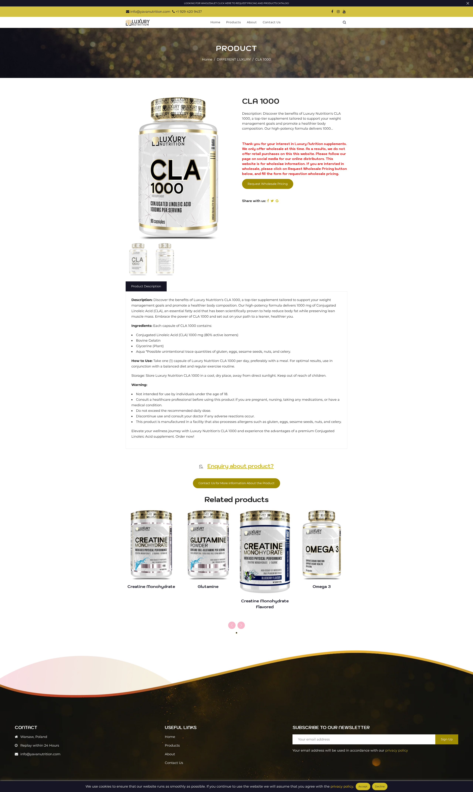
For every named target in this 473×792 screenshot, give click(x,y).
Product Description (146, 286)
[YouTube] (344, 11)
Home (215, 22)
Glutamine (208, 586)
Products (233, 22)
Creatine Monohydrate (151, 586)
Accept (362, 786)
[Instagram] (338, 11)
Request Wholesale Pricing (268, 184)
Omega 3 (322, 586)
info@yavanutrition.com (149, 12)
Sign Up (447, 739)
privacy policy (396, 750)
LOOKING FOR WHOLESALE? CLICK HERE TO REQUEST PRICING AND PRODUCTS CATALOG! (236, 3)
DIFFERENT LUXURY (234, 59)
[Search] (344, 22)
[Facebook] (332, 11)
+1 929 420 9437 (188, 12)
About (252, 22)
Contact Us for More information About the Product (236, 483)
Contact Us (272, 22)
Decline (380, 786)
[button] (241, 625)
